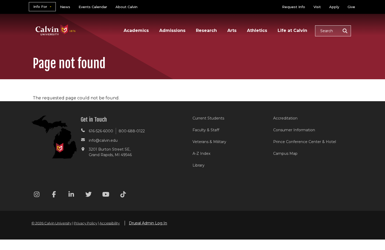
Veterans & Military (209, 141)
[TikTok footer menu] (123, 195)
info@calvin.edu (103, 140)
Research (206, 30)
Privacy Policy (85, 223)
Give (351, 7)
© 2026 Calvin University (51, 223)
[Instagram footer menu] (37, 195)
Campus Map (285, 153)
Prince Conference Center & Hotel (304, 141)
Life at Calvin (292, 30)
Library (198, 165)
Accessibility (110, 223)
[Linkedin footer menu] (71, 195)
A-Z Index (201, 153)
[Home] (55, 23)
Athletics (257, 30)
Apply (334, 7)
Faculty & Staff (205, 130)
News (65, 7)
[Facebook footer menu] (54, 195)
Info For (40, 6)
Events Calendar (93, 7)
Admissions (172, 30)
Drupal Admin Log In (148, 223)
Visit (317, 7)
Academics (136, 30)
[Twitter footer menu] (88, 195)
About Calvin (127, 7)
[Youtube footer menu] (106, 195)
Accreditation (285, 118)
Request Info (293, 7)
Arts (231, 30)
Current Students (208, 118)
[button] (333, 30)
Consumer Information (294, 130)
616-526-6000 (101, 131)
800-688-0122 (132, 131)
